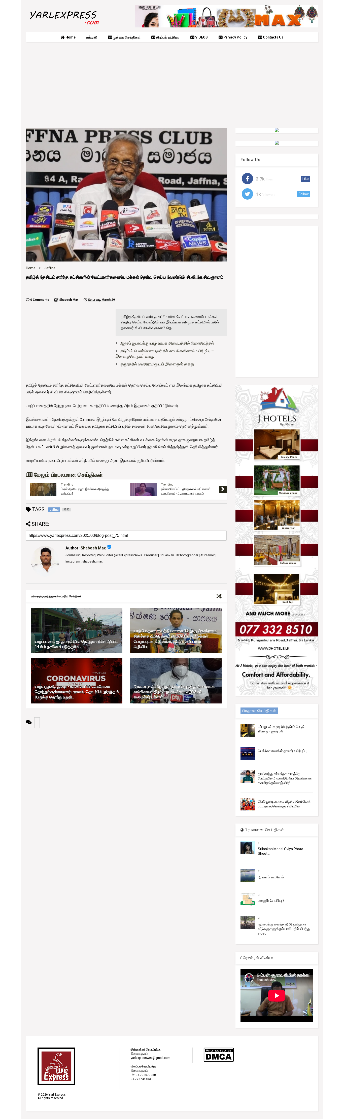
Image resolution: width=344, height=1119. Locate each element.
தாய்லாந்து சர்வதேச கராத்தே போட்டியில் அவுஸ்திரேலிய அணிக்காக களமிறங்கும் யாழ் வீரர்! (285, 778)
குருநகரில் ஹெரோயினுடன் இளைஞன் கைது (157, 364)
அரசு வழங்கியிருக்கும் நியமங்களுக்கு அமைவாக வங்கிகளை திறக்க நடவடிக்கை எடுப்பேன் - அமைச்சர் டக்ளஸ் (174, 691)
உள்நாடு (91, 37)
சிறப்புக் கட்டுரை (167, 37)
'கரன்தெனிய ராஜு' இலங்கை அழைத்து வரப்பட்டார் (85, 491)
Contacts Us (273, 37)
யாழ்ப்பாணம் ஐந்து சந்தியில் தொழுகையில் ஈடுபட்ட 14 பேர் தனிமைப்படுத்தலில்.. (76, 644)
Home (70, 37)
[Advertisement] (172, 85)
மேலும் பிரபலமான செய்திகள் (67, 474)
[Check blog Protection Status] (218, 1061)
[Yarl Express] (63, 25)
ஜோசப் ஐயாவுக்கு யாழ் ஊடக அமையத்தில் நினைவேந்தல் (167, 343)
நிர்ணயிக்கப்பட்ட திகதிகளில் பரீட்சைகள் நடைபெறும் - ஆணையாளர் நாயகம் (186, 491)
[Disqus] (126, 791)
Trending (67, 484)
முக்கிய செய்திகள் (126, 37)
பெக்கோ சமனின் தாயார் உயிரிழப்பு (282, 751)
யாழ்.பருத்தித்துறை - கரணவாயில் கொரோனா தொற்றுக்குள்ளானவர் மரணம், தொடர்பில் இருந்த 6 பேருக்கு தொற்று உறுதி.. (77, 691)
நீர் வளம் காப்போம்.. (271, 877)
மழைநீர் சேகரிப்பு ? (271, 901)
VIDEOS (201, 37)
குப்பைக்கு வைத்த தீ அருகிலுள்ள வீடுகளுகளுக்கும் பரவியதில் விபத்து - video (285, 928)
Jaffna (49, 268)
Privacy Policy (235, 37)
